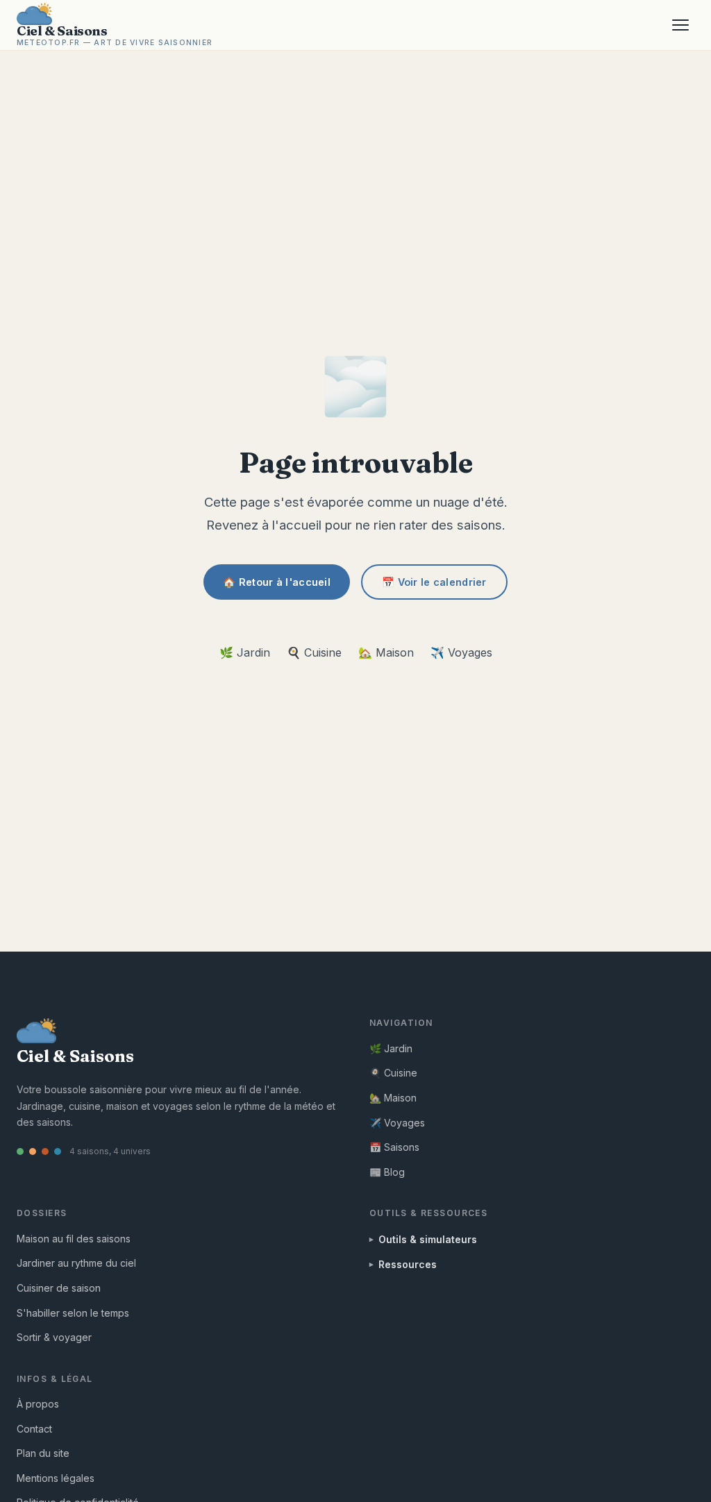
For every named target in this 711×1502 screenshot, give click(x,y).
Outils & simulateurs (427, 1239)
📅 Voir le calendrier (434, 582)
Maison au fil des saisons (74, 1238)
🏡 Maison (386, 652)
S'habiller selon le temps (73, 1313)
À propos (38, 1404)
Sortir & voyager (54, 1337)
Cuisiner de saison (59, 1288)
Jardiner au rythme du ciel (76, 1263)
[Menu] (680, 25)
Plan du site (43, 1453)
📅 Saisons (394, 1147)
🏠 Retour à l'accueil (277, 582)
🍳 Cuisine (314, 652)
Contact (34, 1429)
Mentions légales (55, 1478)
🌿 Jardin (244, 652)
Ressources (407, 1264)
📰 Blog (387, 1172)
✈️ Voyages (461, 652)
